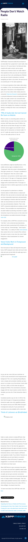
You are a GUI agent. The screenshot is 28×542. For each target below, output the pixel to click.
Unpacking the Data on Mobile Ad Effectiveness (13, 504)
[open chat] (25, 539)
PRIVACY (24, 523)
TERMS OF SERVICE (17, 523)
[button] (23, 3)
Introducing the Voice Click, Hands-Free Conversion (14, 506)
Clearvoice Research (12, 94)
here (2, 491)
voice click (3, 217)
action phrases (23, 229)
